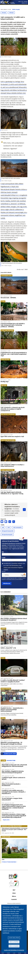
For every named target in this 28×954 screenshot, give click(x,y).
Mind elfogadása (14, 946)
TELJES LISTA (6, 819)
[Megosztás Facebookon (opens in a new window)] (6, 521)
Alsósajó (11, 12)
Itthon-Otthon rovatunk (9, 862)
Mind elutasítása (14, 942)
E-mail (3, 557)
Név (3, 552)
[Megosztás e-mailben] (2, 521)
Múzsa (14, 896)
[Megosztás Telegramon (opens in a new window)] (9, 521)
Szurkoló (14, 899)
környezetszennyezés (7, 534)
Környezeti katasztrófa (7, 531)
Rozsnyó (4, 12)
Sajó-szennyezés (17, 527)
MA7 (14, 890)
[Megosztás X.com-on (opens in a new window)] (13, 521)
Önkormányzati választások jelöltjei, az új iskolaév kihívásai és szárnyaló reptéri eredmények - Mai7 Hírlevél (14, 829)
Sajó (3, 527)
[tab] (3, 760)
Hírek (14, 893)
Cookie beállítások (14, 937)
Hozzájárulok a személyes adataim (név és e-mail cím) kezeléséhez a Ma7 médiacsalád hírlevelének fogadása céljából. (14, 566)
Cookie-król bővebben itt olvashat (14, 950)
